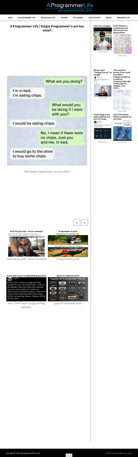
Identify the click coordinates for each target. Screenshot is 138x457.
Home (108, 453)
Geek (10, 17)
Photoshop (95, 17)
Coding (64, 17)
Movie (109, 17)
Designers (78, 17)
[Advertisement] (47, 54)
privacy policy (126, 453)
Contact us (116, 453)
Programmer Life (26, 17)
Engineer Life (123, 17)
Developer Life (48, 17)
